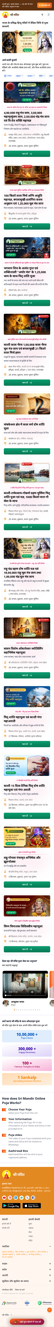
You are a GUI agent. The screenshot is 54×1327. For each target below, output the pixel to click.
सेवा (30, 1232)
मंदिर (31, 1240)
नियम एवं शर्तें (19, 1289)
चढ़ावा (31, 1227)
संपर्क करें (6, 1227)
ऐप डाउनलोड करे (44, 5)
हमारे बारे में (6, 1223)
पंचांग (31, 1236)
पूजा (30, 1223)
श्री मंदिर (5, 1314)
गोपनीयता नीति (7, 1289)
